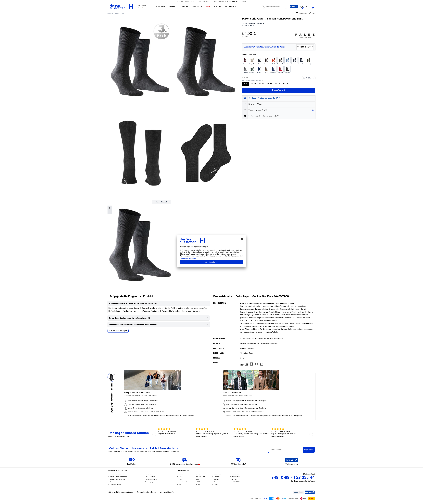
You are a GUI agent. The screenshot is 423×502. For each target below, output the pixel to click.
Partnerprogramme (151, 479)
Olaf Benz (217, 482)
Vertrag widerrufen (167, 492)
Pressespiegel (149, 482)
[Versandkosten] (313, 110)
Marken (172, 6)
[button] (301, 13)
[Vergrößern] (110, 208)
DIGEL (198, 474)
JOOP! (198, 482)
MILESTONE (217, 474)
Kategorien (160, 6)
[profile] (306, 6)
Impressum (148, 474)
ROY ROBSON (236, 482)
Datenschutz (114, 482)
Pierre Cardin (236, 476)
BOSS (180, 479)
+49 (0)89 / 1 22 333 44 (239, 1)
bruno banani (183, 482)
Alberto (181, 474)
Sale (208, 6)
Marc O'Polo (217, 476)
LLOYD (198, 484)
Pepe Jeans (235, 474)
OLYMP (216, 484)
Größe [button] (245, 78)
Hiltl (197, 479)
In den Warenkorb (278, 90)
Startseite (110, 13)
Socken (117, 13)
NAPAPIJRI (217, 479)
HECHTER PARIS (201, 476)
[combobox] (276, 7)
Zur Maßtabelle (308, 78)
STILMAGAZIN (230, 6)
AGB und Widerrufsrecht (117, 479)
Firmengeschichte (115, 484)
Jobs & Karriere (150, 476)
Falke (122, 13)
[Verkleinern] (110, 212)
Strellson (234, 479)
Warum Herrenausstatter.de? (118, 476)
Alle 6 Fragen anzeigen (118, 331)
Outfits (217, 6)
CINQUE (181, 484)
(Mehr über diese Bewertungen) (119, 436)
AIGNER (181, 476)
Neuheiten (183, 6)
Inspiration (197, 6)
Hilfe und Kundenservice (117, 474)
